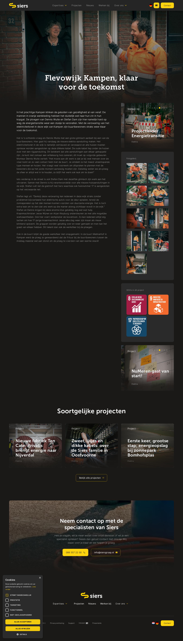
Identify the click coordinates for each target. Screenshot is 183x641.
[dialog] (23, 606)
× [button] (40, 578)
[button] (60, 5)
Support (71, 623)
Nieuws (90, 5)
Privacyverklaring (57, 623)
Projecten (76, 5)
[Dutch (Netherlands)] (153, 623)
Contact (167, 5)
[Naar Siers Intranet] (156, 5)
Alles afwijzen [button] (23, 629)
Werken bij (104, 5)
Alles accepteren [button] (22, 622)
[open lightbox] (136, 173)
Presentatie (97, 623)
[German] (150, 5)
